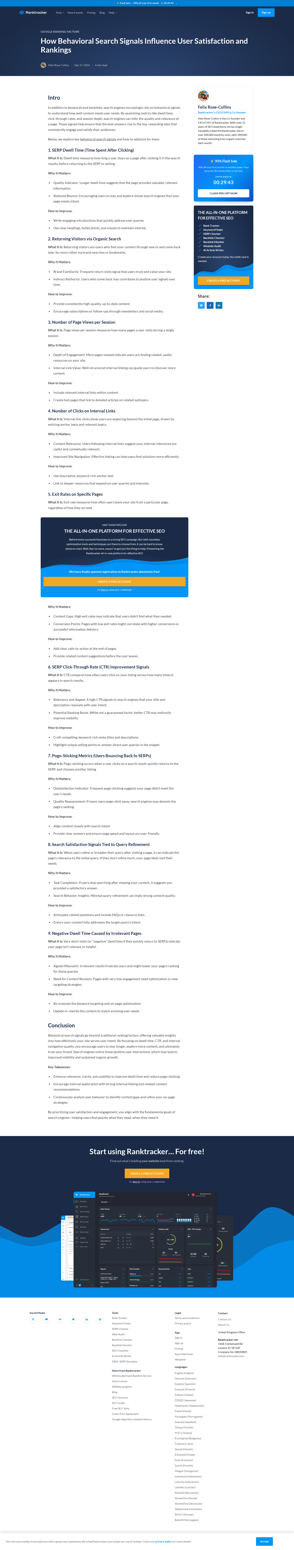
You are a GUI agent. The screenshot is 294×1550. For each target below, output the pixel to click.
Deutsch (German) (185, 1378)
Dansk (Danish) (184, 1449)
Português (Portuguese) (189, 1416)
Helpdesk (180, 1359)
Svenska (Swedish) (185, 1422)
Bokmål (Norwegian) (187, 1519)
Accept (264, 1541)
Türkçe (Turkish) (184, 1427)
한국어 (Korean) (184, 1514)
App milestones (184, 1354)
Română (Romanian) (187, 1492)
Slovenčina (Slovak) (186, 1498)
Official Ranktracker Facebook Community (59, 1319)
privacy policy (163, 1541)
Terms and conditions (187, 1317)
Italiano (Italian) (184, 1394)
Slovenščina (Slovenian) (188, 1503)
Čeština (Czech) (184, 1443)
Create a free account (114, 581)
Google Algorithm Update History (132, 1419)
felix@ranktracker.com (231, 1356)
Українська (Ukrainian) (188, 1509)
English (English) (184, 1373)
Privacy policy (183, 1323)
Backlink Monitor (122, 1345)
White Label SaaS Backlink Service (131, 1375)
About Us (223, 1324)
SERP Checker (120, 1328)
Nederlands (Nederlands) (189, 1405)
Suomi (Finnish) (184, 1465)
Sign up (266, 12)
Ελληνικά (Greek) (185, 1454)
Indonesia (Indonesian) (188, 1476)
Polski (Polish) (183, 1411)
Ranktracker (33, 12)
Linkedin (86, 1319)
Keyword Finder (121, 1323)
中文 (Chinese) (183, 1432)
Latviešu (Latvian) (185, 1487)
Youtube (46, 1319)
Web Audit (118, 1334)
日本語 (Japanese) (185, 1400)
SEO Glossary (120, 1397)
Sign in (250, 12)
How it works (75, 12)
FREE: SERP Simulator (125, 1361)
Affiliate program (122, 1386)
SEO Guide (118, 1402)
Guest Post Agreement (125, 1413)
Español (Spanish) (185, 1383)
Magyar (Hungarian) (186, 1470)
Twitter (73, 1319)
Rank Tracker (119, 1317)
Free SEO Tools (120, 1408)
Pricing (91, 12)
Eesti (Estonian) (184, 1460)
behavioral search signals (98, 139)
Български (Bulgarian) (188, 1438)
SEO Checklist (120, 1350)
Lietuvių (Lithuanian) (187, 1481)
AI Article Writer (121, 1356)
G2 (100, 1319)
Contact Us (224, 1319)
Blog (102, 12)
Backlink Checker (122, 1339)
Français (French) (185, 1389)
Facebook (33, 1319)
